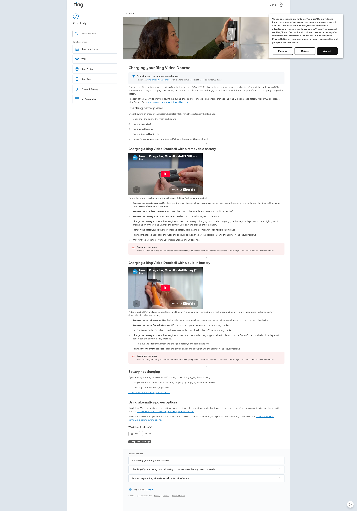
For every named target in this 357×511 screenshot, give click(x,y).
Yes (136, 434)
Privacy (157, 496)
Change (149, 489)
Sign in (273, 4)
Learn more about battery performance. (149, 392)
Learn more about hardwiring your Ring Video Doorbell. (165, 411)
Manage (282, 51)
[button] (350, 504)
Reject (305, 51)
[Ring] (78, 5)
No (150, 434)
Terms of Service (178, 496)
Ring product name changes (160, 80)
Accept (327, 51)
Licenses (166, 496)
